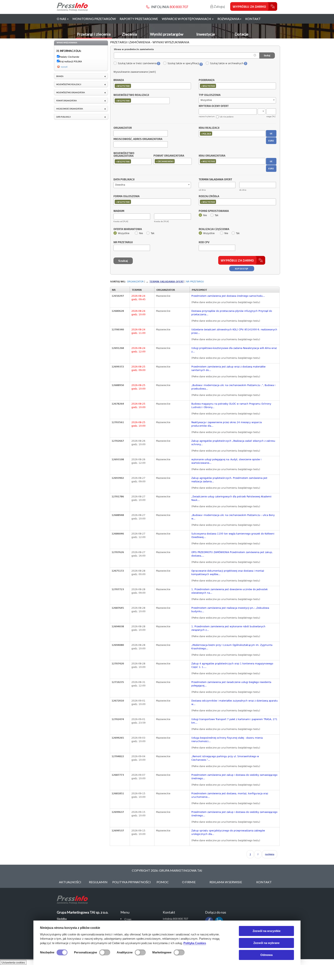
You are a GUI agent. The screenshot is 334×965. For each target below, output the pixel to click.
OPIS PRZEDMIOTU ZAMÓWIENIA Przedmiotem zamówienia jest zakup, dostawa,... (232, 554)
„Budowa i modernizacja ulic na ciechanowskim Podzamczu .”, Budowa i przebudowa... (233, 387)
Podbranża (207, 80)
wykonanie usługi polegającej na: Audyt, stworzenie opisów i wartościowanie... (226, 461)
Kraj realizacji (209, 128)
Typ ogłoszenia (210, 95)
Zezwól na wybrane (266, 943)
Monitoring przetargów (94, 18)
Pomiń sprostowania (214, 211)
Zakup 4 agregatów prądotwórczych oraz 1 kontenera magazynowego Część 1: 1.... (232, 665)
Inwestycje (205, 34)
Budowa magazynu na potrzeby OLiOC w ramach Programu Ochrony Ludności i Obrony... (231, 405)
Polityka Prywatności (131, 882)
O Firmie (189, 882)
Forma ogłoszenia (126, 196)
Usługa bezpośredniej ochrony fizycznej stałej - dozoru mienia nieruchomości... (227, 740)
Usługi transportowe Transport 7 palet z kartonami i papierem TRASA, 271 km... (234, 721)
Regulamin (98, 882)
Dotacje (241, 34)
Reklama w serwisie (226, 882)
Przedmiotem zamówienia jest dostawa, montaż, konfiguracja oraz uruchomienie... (229, 795)
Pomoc (163, 882)
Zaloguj (219, 6)
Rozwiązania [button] (228, 18)
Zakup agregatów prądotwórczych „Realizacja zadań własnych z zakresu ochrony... (233, 443)
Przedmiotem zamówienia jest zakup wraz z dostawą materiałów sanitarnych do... (228, 368)
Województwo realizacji (131, 95)
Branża (118, 80)
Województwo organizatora (123, 154)
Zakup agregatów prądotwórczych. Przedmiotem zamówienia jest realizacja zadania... (229, 480)
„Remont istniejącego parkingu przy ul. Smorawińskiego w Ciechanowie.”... (225, 758)
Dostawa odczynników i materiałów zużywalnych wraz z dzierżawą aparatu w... (234, 702)
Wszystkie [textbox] (206, 100)
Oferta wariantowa (127, 229)
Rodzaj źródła (209, 196)
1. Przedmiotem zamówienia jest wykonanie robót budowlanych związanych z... (228, 628)
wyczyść (64, 67)
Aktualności (70, 882)
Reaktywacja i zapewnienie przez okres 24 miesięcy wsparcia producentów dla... (226, 424)
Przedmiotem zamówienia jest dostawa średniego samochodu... (228, 296)
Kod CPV (204, 242)
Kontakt (253, 18)
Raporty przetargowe (139, 18)
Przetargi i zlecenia (94, 34)
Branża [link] (59, 76)
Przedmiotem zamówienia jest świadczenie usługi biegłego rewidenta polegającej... (231, 684)
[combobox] (152, 86)
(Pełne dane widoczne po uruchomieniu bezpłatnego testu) (225, 302)
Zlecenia (129, 34)
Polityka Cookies (194, 943)
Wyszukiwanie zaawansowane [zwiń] (134, 72)
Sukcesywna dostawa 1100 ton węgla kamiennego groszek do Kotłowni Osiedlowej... (232, 535)
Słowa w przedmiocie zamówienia (134, 49)
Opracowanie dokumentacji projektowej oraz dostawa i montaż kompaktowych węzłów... (227, 572)
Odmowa (266, 954)
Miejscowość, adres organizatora (137, 139)
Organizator (122, 128)
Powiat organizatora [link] (66, 101)
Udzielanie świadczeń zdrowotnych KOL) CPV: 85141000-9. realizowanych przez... (234, 331)
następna (269, 854)
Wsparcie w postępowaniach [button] (187, 18)
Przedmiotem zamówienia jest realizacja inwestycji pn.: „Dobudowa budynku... (230, 610)
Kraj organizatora (212, 155)
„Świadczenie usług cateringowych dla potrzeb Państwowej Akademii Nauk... (231, 498)
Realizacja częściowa (214, 229)
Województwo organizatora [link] (70, 92)
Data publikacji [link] (63, 117)
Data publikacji (124, 179)
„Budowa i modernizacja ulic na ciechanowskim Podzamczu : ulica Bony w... (233, 517)
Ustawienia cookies (13, 962)
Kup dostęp (241, 268)
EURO (271, 140)
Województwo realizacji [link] (68, 84)
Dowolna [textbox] (120, 184)
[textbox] (133, 86)
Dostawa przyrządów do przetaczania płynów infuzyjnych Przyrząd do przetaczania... (231, 313)
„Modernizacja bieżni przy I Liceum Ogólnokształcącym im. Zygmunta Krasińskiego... (231, 647)
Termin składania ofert (166, 281)
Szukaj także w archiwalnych (226, 63)
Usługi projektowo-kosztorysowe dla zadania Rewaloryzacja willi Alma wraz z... (234, 350)
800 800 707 (179, 7)
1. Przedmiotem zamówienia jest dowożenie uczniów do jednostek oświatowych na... (229, 591)
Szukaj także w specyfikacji (183, 63)
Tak (216, 215)
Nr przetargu (123, 242)
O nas (127, 919)
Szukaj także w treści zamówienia (137, 63)
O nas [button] (62, 18)
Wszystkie (123, 233)
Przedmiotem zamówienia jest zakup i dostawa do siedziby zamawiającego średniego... (234, 777)
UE (271, 133)
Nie (205, 215)
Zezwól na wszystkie (266, 931)
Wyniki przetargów (166, 34)
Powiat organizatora (168, 155)
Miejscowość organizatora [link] (69, 109)
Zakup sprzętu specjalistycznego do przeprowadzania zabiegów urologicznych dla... (228, 832)
